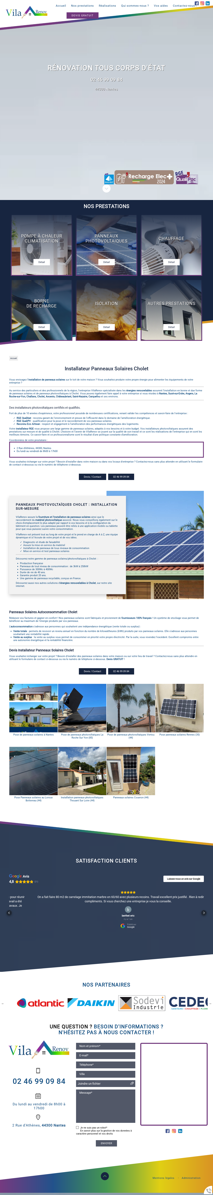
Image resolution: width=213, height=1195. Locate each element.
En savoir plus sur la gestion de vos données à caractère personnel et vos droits (104, 1126)
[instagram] (202, 3)
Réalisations (107, 5)
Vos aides (161, 5)
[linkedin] (208, 3)
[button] (9, 909)
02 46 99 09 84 (106, 79)
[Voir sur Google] (106, 909)
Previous (2, 996)
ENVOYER (106, 1136)
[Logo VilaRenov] (26, 12)
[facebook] (197, 3)
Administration (191, 1171)
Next (210, 996)
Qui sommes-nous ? (135, 5)
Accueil (61, 5)
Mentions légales (163, 1171)
